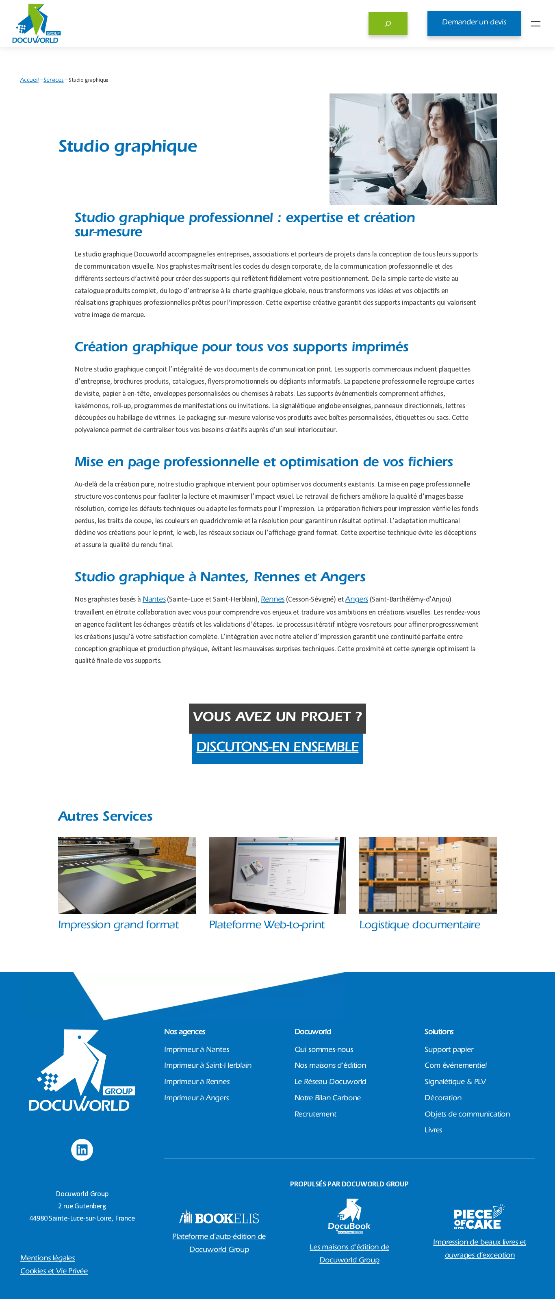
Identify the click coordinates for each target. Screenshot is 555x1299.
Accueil (29, 81)
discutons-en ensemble (277, 749)
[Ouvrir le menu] (536, 24)
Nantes (154, 600)
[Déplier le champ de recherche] (388, 23)
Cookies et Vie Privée (54, 1272)
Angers (356, 600)
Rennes (272, 600)
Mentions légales (47, 1259)
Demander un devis (474, 23)
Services (53, 81)
